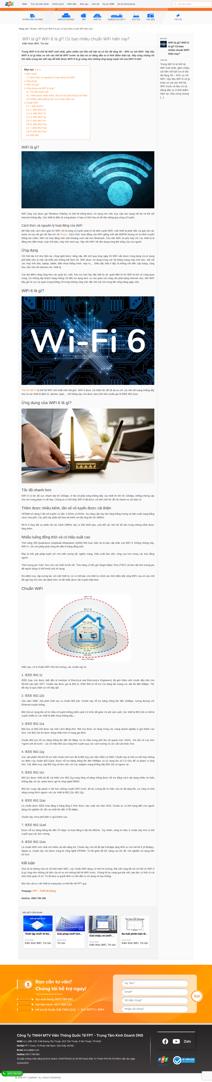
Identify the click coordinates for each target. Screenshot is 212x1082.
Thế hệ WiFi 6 (29, 390)
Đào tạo (84, 4)
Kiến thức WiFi (30, 43)
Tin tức (33, 28)
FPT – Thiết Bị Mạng (44, 891)
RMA (24, 4)
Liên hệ (95, 4)
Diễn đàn (72, 4)
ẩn (38, 70)
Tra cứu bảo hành (40, 4)
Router (63, 234)
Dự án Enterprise (126, 4)
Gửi (197, 996)
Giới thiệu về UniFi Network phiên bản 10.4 (115, 935)
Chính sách (58, 4)
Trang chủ (23, 28)
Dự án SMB (108, 4)
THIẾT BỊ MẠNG (63, 9)
